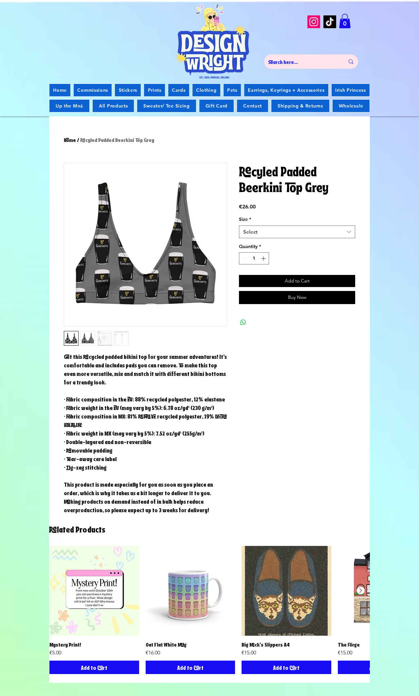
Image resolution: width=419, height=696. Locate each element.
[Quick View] (94, 591)
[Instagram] (313, 21)
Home (70, 139)
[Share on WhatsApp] (243, 322)
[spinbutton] (254, 258)
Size (245, 219)
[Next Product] (361, 590)
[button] (345, 21)
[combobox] (297, 231)
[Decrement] (244, 258)
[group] (209, 610)
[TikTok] (329, 21)
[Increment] (264, 258)
